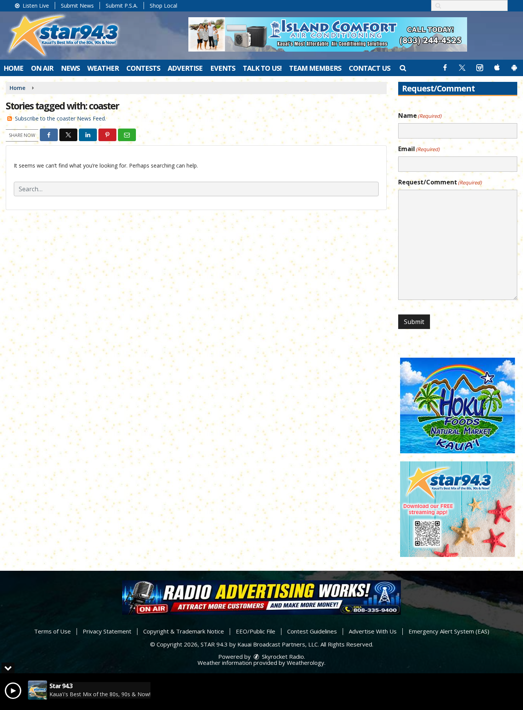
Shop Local (163, 5)
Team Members (315, 68)
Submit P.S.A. (122, 5)
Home (13, 68)
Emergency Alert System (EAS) (449, 631)
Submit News (77, 5)
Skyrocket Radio (282, 656)
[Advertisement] (327, 34)
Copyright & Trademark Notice (183, 631)
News (70, 68)
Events (222, 68)
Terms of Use (52, 631)
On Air (42, 68)
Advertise (185, 68)
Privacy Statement (107, 631)
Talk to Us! (262, 68)
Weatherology (305, 662)
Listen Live (35, 5)
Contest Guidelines (312, 631)
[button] (402, 67)
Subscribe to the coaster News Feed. (60, 118)
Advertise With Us (373, 631)
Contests (143, 68)
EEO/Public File (255, 631)
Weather (103, 68)
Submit (414, 322)
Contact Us (369, 68)
